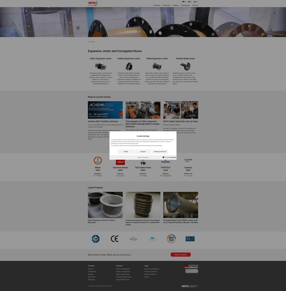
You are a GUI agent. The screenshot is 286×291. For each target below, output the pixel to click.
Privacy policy (145, 157)
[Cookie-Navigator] (169, 157)
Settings (126, 151)
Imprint (139, 157)
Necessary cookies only (160, 151)
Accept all (143, 151)
